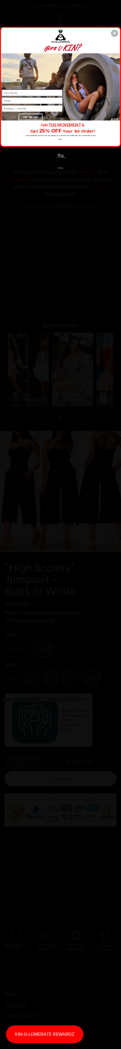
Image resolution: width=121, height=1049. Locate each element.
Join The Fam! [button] (30, 117)
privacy (60, 167)
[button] (114, 33)
